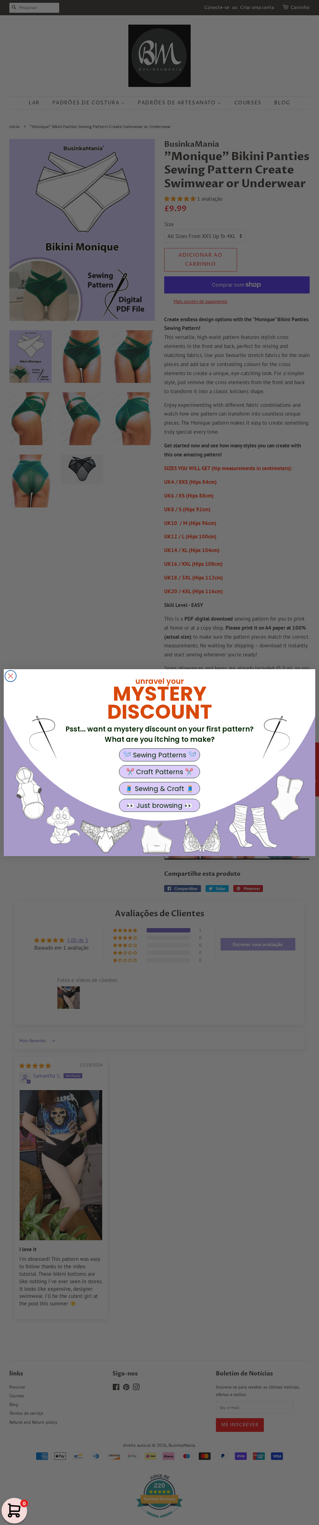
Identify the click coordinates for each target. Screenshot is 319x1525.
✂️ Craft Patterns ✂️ (159, 771)
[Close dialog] (10, 676)
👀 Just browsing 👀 (159, 805)
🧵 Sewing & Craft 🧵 (159, 788)
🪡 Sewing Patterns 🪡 (159, 755)
